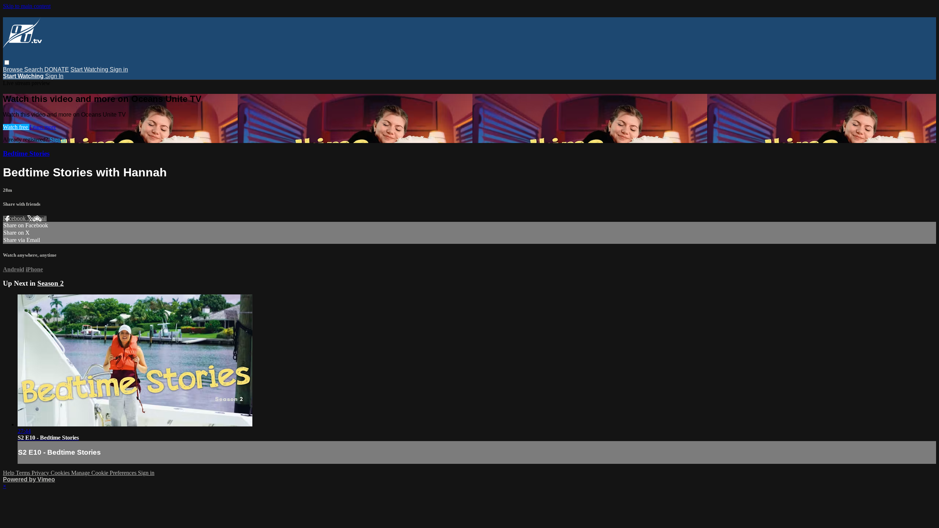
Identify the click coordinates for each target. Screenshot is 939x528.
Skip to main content (27, 6)
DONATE (56, 69)
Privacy (41, 473)
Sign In (54, 76)
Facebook (15, 218)
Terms (24, 473)
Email (40, 218)
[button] (6, 62)
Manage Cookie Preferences (104, 473)
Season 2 (50, 283)
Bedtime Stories (26, 153)
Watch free (16, 127)
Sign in (119, 69)
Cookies (61, 473)
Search (34, 69)
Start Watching (90, 69)
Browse (13, 69)
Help (9, 473)
